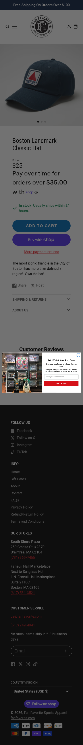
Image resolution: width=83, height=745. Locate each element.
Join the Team (61, 383)
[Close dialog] (78, 355)
